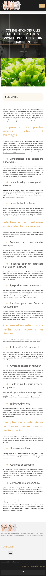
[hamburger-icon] (42, 6)
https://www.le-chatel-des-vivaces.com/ (14, 153)
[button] (40, 96)
